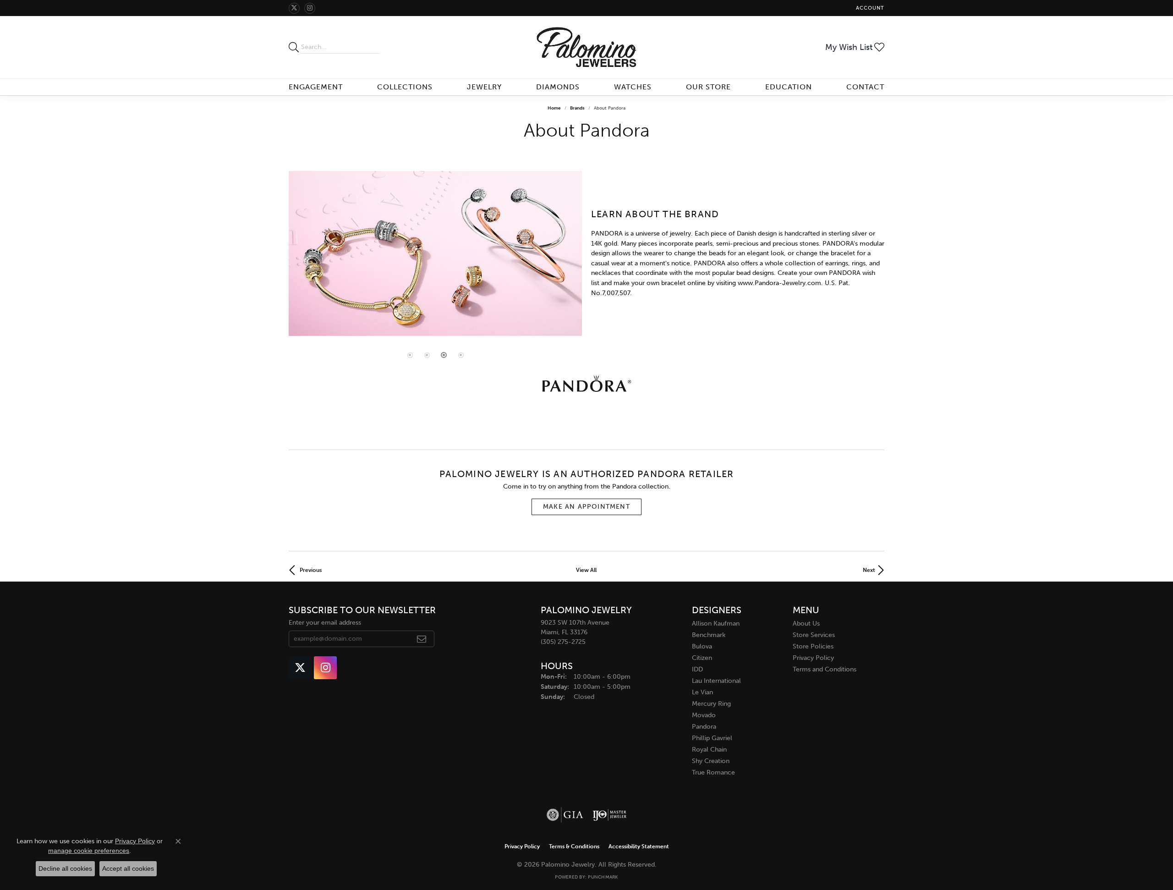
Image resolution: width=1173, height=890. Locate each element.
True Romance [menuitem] (713, 772)
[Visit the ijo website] (609, 814)
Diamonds (558, 86)
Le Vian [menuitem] (702, 692)
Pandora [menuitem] (704, 727)
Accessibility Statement (638, 846)
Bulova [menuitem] (702, 646)
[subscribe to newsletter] (422, 639)
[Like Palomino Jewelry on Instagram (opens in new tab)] (309, 8)
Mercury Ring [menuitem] (711, 704)
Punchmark (603, 877)
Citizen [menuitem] (702, 658)
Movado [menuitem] (704, 715)
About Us (806, 623)
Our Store (708, 86)
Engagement (316, 86)
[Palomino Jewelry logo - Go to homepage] (587, 47)
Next (869, 570)
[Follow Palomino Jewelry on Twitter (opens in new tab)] (294, 8)
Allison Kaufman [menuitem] (716, 623)
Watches (633, 86)
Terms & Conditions (574, 846)
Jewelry (484, 86)
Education (788, 86)
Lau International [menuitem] (716, 681)
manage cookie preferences (88, 850)
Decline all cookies (65, 868)
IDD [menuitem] (697, 669)
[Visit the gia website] (565, 814)
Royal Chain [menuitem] (709, 749)
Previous (311, 570)
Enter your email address (325, 622)
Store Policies (813, 646)
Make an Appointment (586, 506)
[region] (435, 253)
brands (577, 108)
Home (554, 108)
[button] (869, 8)
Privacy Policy (813, 658)
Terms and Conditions (824, 669)
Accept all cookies (128, 868)
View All (586, 570)
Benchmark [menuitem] (708, 635)
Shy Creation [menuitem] (710, 761)
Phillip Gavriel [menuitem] (712, 738)
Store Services (814, 635)
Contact (865, 86)
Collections (405, 86)
